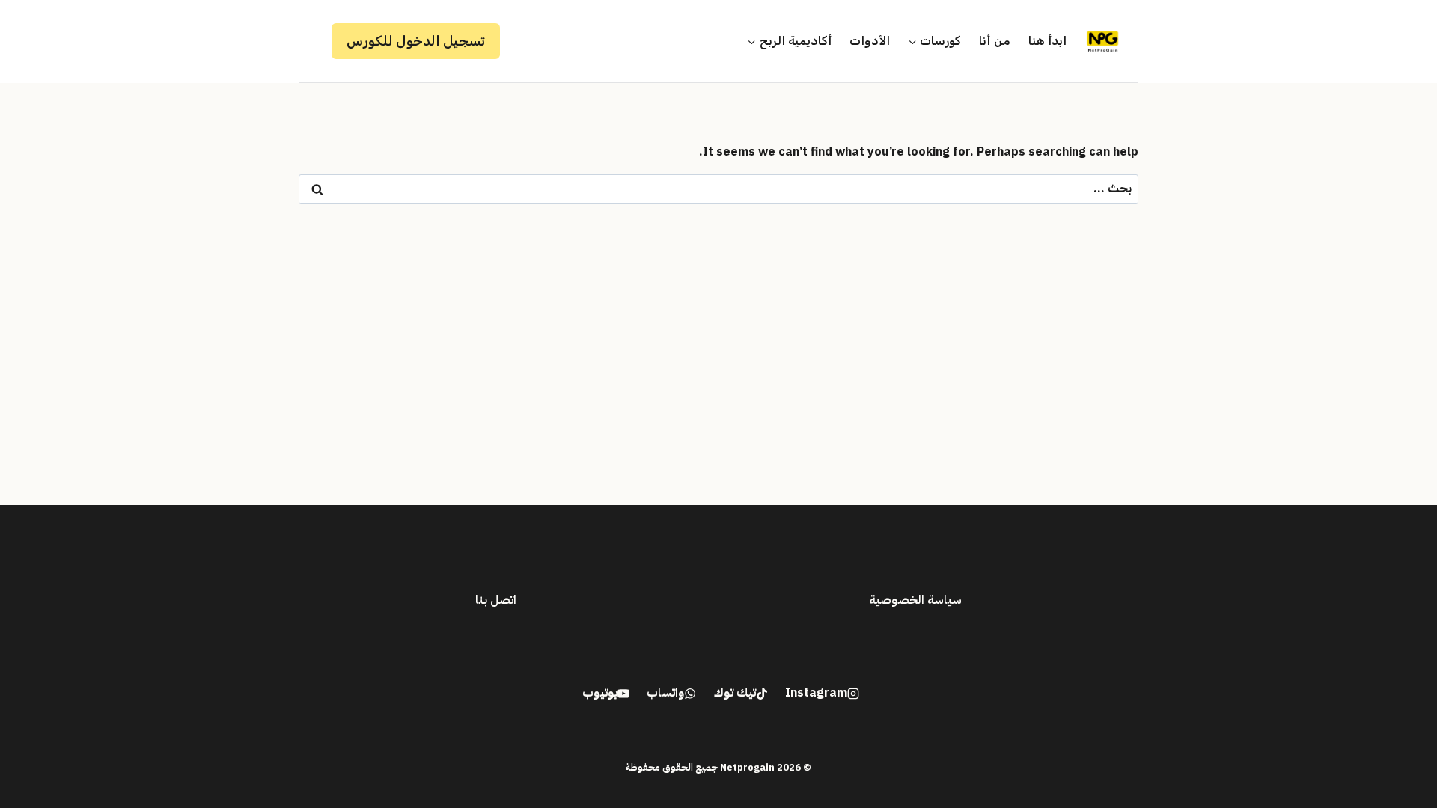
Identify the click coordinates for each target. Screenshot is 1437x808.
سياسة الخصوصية (915, 600)
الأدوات (869, 41)
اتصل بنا (495, 600)
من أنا (994, 41)
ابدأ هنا (1047, 41)
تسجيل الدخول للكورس (416, 41)
